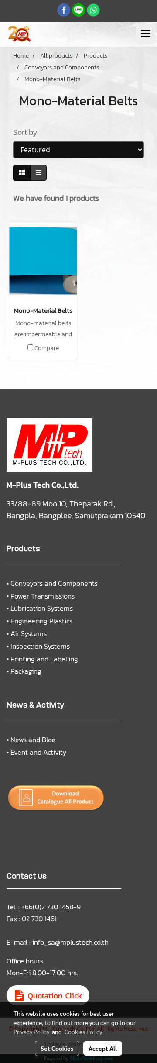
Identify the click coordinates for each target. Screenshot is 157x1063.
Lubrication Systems (41, 608)
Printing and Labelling (44, 659)
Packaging (25, 671)
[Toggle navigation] (145, 34)
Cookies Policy (83, 1031)
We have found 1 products (56, 198)
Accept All (103, 1048)
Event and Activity (38, 752)
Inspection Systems (40, 646)
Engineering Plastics (41, 621)
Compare (46, 348)
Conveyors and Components (54, 583)
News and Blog (33, 739)
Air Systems (28, 633)
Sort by (28, 132)
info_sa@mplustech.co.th (70, 942)
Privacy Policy (31, 1031)
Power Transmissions (42, 596)
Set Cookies (57, 1048)
